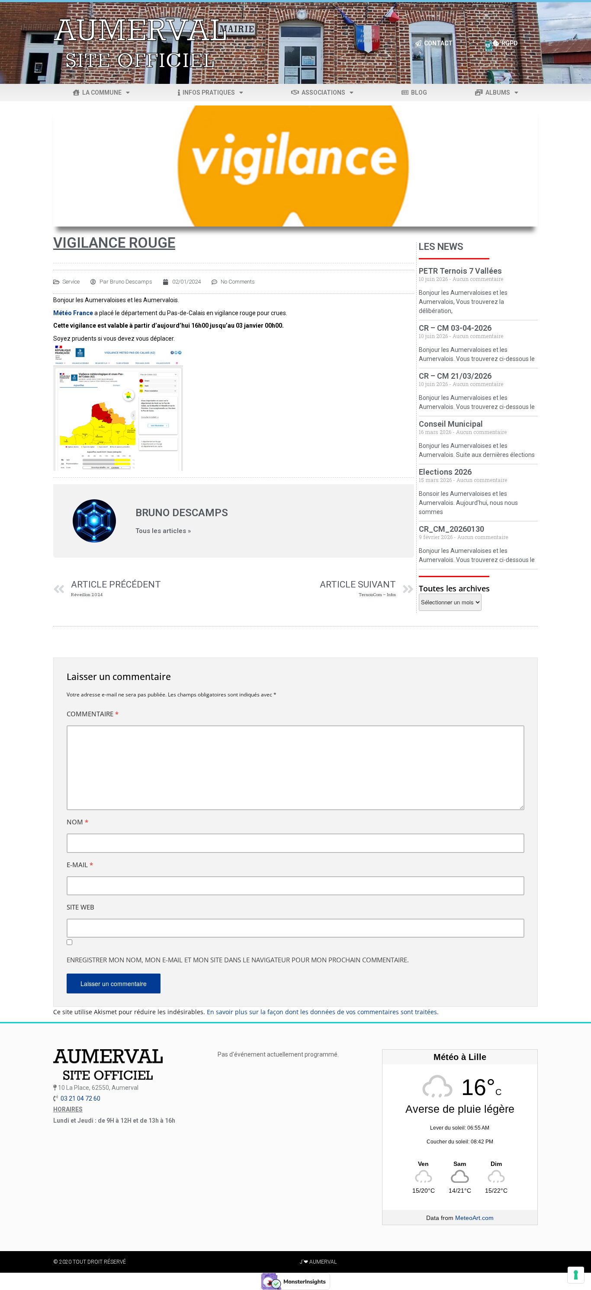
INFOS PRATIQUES (207, 92)
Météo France (73, 313)
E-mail (80, 864)
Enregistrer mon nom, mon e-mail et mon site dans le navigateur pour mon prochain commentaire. (238, 959)
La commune (101, 92)
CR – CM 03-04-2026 (455, 327)
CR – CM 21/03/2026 (455, 375)
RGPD (508, 43)
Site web (80, 907)
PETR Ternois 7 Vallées (460, 270)
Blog (417, 92)
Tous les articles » (163, 531)
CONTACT (437, 43)
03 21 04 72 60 (80, 1098)
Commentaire (93, 713)
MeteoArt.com (474, 1217)
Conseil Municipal (451, 423)
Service (71, 281)
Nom (77, 821)
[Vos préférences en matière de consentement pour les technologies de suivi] (576, 1275)
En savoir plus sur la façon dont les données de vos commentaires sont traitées (322, 1012)
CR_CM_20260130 (451, 528)
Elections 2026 (445, 471)
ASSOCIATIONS (322, 92)
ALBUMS (496, 92)
